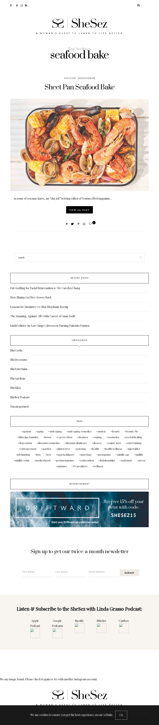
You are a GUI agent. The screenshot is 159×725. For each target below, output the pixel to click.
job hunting (23, 454)
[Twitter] (15, 5)
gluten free (63, 448)
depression (25, 443)
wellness (98, 466)
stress (141, 460)
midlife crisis (22, 460)
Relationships (107, 460)
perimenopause (65, 460)
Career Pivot (64, 437)
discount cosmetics (49, 443)
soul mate (126, 460)
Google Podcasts (57, 623)
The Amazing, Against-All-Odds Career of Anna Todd (42, 316)
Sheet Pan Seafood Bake (80, 87)
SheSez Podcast (19, 397)
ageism (27, 431)
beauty (116, 431)
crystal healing (133, 437)
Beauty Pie (132, 431)
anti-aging (56, 431)
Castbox (124, 621)
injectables (134, 448)
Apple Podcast (35, 623)
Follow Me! (79, 664)
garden (47, 448)
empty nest (114, 443)
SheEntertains (86, 78)
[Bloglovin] (18, 5)
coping (98, 437)
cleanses (83, 437)
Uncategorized (19, 406)
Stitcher (101, 621)
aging (40, 431)
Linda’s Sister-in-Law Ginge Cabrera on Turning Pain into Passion (49, 325)
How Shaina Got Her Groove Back (30, 297)
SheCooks (70, 78)
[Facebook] (12, 5)
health (95, 448)
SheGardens (17, 378)
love (49, 454)
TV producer (80, 466)
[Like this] (91, 223)
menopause (104, 454)
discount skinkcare (76, 443)
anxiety (102, 431)
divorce (97, 443)
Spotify (79, 621)
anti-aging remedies (80, 431)
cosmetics (113, 437)
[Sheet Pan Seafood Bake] (79, 145)
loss (38, 454)
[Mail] (23, 5)
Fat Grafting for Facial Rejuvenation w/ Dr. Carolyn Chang (45, 288)
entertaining (134, 443)
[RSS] (27, 5)
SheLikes (15, 388)
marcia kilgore (65, 454)
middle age (123, 454)
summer (62, 466)
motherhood (42, 460)
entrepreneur (28, 448)
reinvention (87, 460)
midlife (139, 454)
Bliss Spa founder (29, 437)
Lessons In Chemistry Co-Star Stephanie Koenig (39, 307)
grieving (81, 448)
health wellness (113, 448)
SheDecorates (18, 360)
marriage (86, 454)
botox (48, 437)
